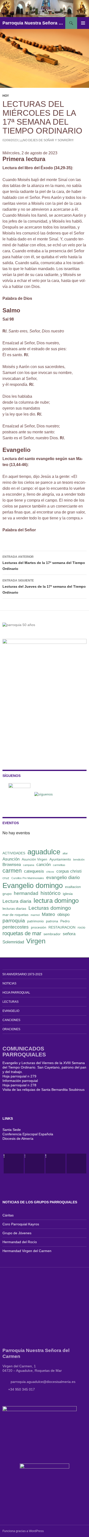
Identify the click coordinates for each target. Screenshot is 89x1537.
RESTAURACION (61, 927)
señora (69, 934)
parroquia (13, 920)
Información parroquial (20, 1081)
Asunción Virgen (34, 859)
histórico (51, 893)
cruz (5, 878)
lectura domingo (56, 900)
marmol (35, 914)
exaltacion (73, 887)
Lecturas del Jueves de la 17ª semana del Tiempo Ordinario (44, 586)
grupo (7, 894)
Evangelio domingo (32, 885)
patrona (52, 921)
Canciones (11, 1020)
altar (65, 853)
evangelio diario (63, 877)
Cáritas (8, 1215)
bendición (79, 859)
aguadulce (43, 852)
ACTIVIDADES (13, 853)
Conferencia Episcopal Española (27, 1134)
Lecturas (10, 1001)
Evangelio (10, 1011)
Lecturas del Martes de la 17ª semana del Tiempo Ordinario (43, 563)
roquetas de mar (21, 933)
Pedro (65, 921)
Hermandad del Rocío (19, 1242)
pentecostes (15, 927)
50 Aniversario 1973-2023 (22, 974)
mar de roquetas (15, 915)
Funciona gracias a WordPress (23, 1531)
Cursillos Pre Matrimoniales (27, 878)
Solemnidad (13, 942)
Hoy (5, 95)
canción (43, 864)
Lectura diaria (16, 901)
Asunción (11, 859)
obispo (63, 914)
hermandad (26, 893)
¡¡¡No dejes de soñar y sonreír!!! (46, 140)
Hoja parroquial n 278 (19, 1085)
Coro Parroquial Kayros (20, 1224)
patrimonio (35, 921)
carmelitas (59, 864)
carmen (12, 870)
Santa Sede (11, 1130)
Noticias (9, 983)
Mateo (48, 914)
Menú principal (83, 23)
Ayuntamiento (60, 859)
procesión (38, 927)
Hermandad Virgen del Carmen (26, 1251)
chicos (50, 871)
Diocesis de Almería (17, 1139)
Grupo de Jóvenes (16, 1233)
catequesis (34, 871)
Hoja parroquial (16, 992)
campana (28, 864)
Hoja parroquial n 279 (19, 1076)
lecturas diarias (14, 908)
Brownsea (11, 864)
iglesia (68, 894)
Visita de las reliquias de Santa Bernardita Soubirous (43, 1090)
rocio (81, 927)
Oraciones (11, 1029)
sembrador (52, 934)
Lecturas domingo (49, 908)
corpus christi (69, 871)
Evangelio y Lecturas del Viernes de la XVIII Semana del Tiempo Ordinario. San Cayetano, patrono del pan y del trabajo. (44, 1067)
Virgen (35, 941)
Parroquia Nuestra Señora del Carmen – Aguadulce (33, 23)
